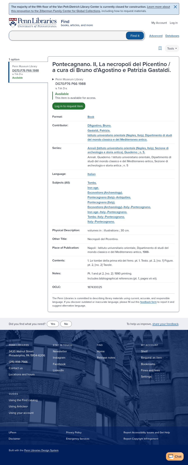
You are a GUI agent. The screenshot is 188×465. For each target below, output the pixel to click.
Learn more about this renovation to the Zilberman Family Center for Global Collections (90, 9)
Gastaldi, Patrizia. (99, 130)
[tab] (28, 72)
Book (91, 117)
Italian (92, 174)
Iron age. (93, 188)
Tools (171, 48)
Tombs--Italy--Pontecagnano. (106, 217)
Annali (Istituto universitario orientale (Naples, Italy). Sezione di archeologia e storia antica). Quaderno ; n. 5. (128, 150)
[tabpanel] (113, 93)
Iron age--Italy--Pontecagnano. (107, 212)
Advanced (155, 36)
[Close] (175, 6)
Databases (172, 36)
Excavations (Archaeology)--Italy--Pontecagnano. (119, 207)
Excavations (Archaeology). (105, 192)
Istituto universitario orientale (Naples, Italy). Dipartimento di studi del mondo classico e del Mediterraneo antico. (130, 137)
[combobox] (67, 36)
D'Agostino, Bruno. (99, 125)
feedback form (148, 302)
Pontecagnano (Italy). (101, 202)
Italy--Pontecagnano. (101, 221)
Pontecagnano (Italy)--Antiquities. (109, 197)
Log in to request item (69, 106)
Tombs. (92, 183)
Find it (135, 35)
